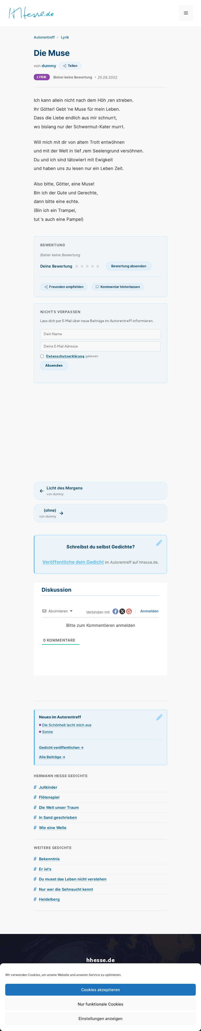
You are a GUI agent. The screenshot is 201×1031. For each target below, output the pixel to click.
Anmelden (149, 611)
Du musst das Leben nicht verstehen (73, 879)
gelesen (72, 356)
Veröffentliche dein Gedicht (73, 562)
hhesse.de (100, 960)
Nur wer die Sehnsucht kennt (66, 889)
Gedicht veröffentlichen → (61, 747)
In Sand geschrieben (58, 817)
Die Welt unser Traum (59, 807)
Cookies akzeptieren (100, 989)
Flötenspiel (49, 797)
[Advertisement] (100, 432)
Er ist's (45, 869)
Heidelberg (49, 899)
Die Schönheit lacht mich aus (66, 725)
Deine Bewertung (56, 266)
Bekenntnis (49, 859)
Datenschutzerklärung (65, 356)
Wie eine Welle (52, 827)
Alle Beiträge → (52, 757)
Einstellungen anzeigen (100, 1018)
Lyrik (65, 37)
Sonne (47, 732)
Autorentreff (44, 37)
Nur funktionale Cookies (100, 1004)
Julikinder (48, 787)
